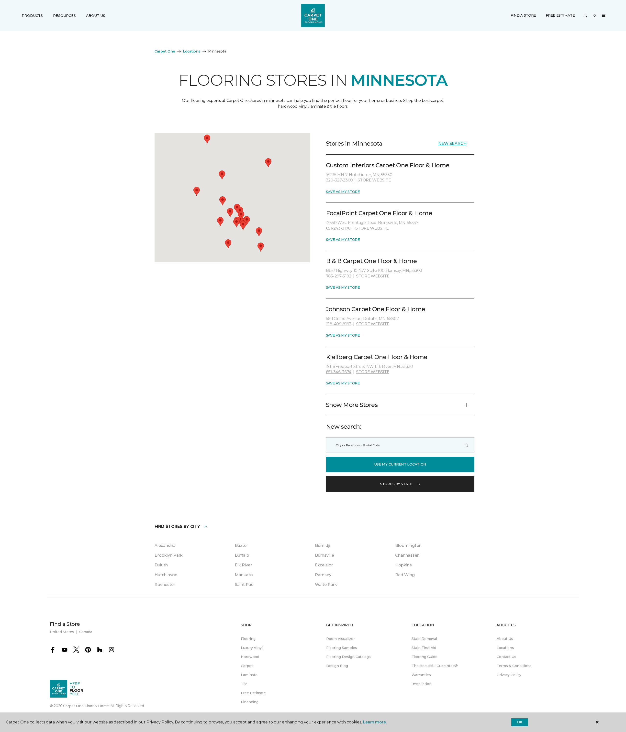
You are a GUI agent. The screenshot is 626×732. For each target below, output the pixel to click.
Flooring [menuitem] (248, 639)
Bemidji (322, 545)
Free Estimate (560, 15)
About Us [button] (95, 15)
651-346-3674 (338, 372)
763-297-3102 (338, 276)
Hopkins (403, 565)
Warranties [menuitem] (421, 675)
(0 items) (603, 15)
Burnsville (324, 555)
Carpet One (165, 51)
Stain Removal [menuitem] (424, 639)
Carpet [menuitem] (247, 666)
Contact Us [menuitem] (506, 657)
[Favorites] (594, 15)
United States (62, 632)
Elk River (243, 565)
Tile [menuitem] (244, 684)
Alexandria (165, 545)
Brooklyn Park (169, 555)
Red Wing (405, 575)
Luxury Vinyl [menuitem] (252, 648)
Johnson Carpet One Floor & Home (375, 309)
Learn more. (375, 722)
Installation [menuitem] (422, 684)
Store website (374, 180)
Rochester (165, 584)
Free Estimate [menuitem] (253, 693)
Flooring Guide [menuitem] (424, 657)
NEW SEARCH (452, 143)
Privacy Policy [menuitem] (509, 675)
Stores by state (396, 484)
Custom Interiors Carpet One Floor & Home (387, 165)
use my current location (400, 464)
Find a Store (523, 15)
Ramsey (323, 575)
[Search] (466, 445)
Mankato (244, 575)
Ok (519, 722)
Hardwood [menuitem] (250, 657)
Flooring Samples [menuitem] (341, 648)
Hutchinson (166, 575)
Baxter (241, 545)
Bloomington (408, 545)
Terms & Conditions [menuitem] (514, 666)
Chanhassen (407, 555)
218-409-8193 (338, 324)
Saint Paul (245, 584)
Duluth (161, 565)
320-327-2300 (339, 180)
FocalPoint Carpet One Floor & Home (379, 213)
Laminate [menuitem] (249, 675)
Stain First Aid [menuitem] (424, 648)
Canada (85, 632)
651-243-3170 (338, 228)
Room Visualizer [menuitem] (340, 639)
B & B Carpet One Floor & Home (371, 261)
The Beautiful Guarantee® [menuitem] (435, 666)
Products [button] (32, 15)
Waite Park (326, 584)
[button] (585, 15)
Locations (191, 51)
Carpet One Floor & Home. (86, 706)
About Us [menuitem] (505, 639)
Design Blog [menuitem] (337, 666)
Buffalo (242, 555)
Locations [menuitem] (505, 648)
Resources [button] (64, 15)
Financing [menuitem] (249, 702)
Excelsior (324, 565)
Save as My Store (343, 192)
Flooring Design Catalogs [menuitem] (348, 657)
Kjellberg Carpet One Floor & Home (376, 357)
